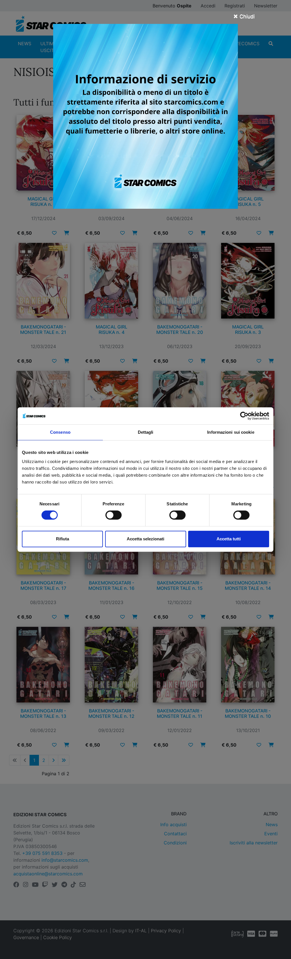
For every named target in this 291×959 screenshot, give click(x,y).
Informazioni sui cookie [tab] (230, 432)
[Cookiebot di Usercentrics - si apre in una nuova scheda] (244, 416)
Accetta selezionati (145, 538)
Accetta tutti (229, 538)
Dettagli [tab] (145, 432)
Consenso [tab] (60, 432)
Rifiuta (62, 538)
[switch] (113, 515)
